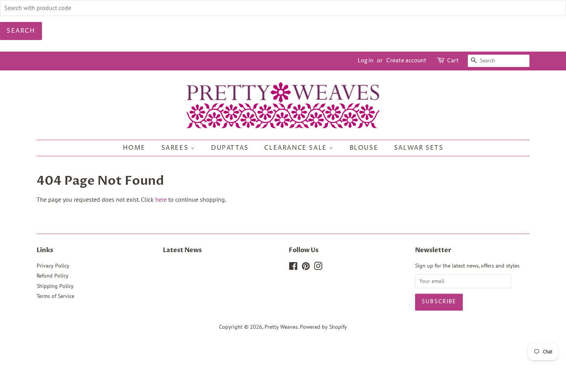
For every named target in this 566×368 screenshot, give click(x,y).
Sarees (176, 148)
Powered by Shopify (323, 326)
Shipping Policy (55, 286)
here (161, 199)
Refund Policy (53, 275)
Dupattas (230, 148)
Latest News (182, 250)
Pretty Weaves (281, 326)
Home (134, 148)
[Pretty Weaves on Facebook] (293, 267)
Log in (365, 60)
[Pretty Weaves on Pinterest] (305, 267)
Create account (406, 60)
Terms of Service (55, 296)
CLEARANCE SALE (296, 148)
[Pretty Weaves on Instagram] (318, 267)
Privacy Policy (53, 265)
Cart (453, 60)
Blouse (364, 148)
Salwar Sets (419, 148)
